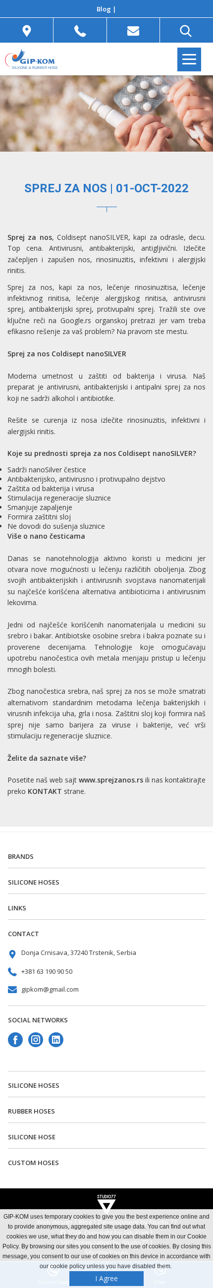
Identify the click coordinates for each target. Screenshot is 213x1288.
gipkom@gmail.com (50, 989)
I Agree (106, 1278)
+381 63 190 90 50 (46, 971)
